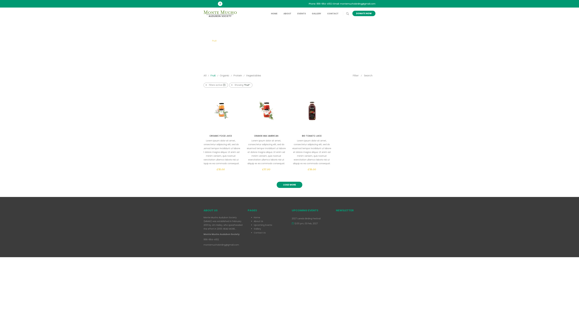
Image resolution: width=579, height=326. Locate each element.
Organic (224, 75)
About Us (258, 221)
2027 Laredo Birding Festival (306, 218)
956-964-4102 (324, 3)
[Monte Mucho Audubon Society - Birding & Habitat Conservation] (222, 13)
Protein (237, 75)
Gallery (316, 13)
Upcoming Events (263, 225)
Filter (356, 75)
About (287, 13)
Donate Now (364, 13)
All (205, 75)
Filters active (217, 84)
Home (274, 13)
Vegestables (253, 75)
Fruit (213, 75)
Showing (242, 84)
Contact (333, 13)
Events (301, 13)
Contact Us (260, 232)
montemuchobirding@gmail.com (357, 3)
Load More (289, 184)
